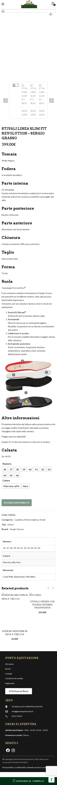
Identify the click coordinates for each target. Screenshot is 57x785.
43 (28, 548)
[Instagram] (13, 750)
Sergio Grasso (17, 529)
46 (39, 548)
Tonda (5, 273)
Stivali (42, 519)
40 (18, 548)
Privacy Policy (8, 767)
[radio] (4, 469)
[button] (51, 14)
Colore (6, 480)
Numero (7, 463)
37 (7, 548)
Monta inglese (31, 519)
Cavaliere (18, 519)
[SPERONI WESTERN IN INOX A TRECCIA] (15, 609)
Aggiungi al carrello (30, 781)
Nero (18, 562)
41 (21, 548)
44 (32, 548)
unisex (10, 524)
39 (14, 548)
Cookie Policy (21, 767)
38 (11, 548)
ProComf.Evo (18, 288)
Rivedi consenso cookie (38, 767)
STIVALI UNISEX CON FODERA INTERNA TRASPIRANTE (42, 604)
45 (35, 548)
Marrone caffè (9, 562)
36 (4, 548)
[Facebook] (8, 750)
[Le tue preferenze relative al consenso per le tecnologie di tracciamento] (51, 779)
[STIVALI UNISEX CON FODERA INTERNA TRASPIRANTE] (42, 595)
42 (25, 548)
